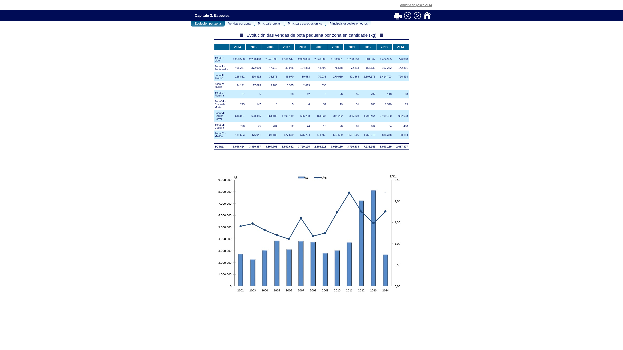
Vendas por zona (239, 23)
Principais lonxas (269, 23)
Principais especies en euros (349, 23)
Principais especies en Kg (305, 23)
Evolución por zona (208, 23)
